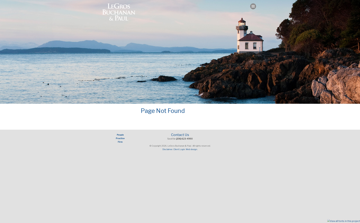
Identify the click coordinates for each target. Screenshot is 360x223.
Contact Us (180, 135)
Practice (120, 138)
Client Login (179, 149)
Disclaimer (167, 149)
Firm (120, 142)
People (120, 135)
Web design (191, 149)
